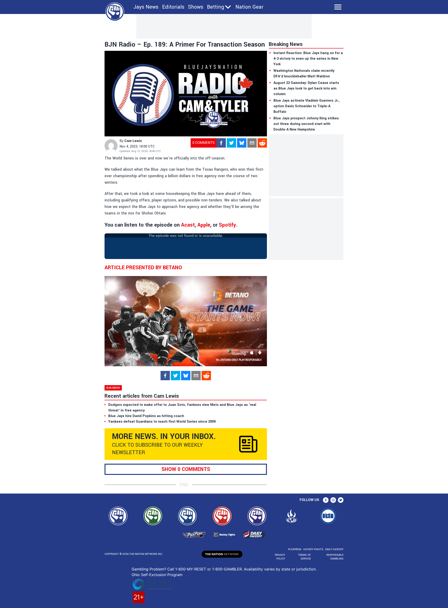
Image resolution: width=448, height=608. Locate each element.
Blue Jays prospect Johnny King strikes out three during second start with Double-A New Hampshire (306, 124)
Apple (203, 225)
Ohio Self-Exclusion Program (157, 574)
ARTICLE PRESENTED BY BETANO (143, 267)
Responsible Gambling (334, 556)
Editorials (173, 7)
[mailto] (252, 143)
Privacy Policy (280, 556)
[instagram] (333, 500)
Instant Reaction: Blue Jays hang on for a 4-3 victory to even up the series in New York (308, 59)
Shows (195, 7)
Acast (188, 225)
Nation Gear (249, 7)
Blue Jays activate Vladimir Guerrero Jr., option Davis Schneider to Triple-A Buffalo (306, 106)
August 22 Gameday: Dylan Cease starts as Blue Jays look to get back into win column (306, 88)
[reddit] (262, 143)
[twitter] (231, 143)
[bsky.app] (241, 143)
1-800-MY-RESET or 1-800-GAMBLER (208, 569)
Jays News (145, 7)
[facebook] (221, 143)
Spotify (227, 225)
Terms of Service (304, 556)
